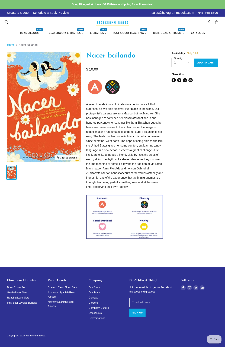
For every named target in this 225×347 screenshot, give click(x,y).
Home (11, 44)
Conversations (97, 317)
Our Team (94, 292)
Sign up (137, 312)
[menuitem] (31, 33)
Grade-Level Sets (17, 292)
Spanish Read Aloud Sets (62, 287)
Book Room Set (16, 287)
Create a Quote (18, 12)
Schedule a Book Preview (51, 12)
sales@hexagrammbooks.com (173, 12)
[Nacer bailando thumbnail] (11, 172)
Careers (93, 302)
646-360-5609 (208, 12)
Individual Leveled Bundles (22, 302)
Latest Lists (95, 312)
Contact (93, 297)
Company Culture (99, 307)
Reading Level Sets (18, 297)
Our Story (94, 287)
